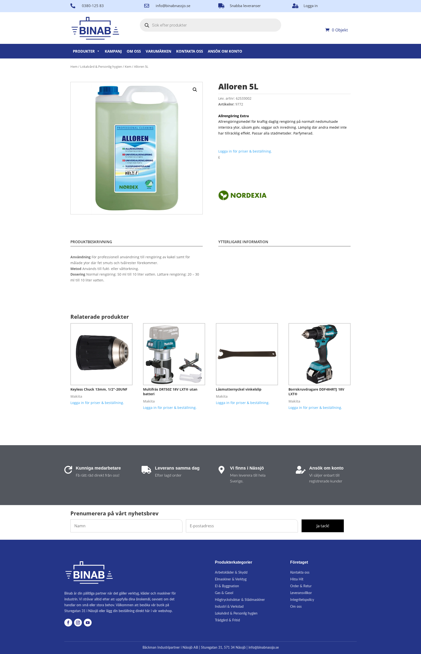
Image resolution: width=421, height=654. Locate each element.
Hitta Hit (296, 579)
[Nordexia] (242, 196)
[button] (195, 89)
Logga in (311, 5)
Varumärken (158, 51)
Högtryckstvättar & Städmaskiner (240, 600)
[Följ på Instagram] (78, 622)
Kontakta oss (189, 51)
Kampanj (113, 51)
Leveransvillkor (301, 593)
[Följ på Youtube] (88, 622)
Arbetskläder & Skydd (231, 572)
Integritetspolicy (302, 600)
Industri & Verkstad (229, 606)
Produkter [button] (84, 51)
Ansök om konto (225, 51)
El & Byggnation (227, 586)
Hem (73, 66)
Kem (128, 66)
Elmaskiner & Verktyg (231, 579)
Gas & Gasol (224, 593)
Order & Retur (301, 586)
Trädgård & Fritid (227, 620)
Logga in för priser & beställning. (245, 151)
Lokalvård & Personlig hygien (101, 66)
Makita (76, 396)
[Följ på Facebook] (68, 622)
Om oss (134, 51)
